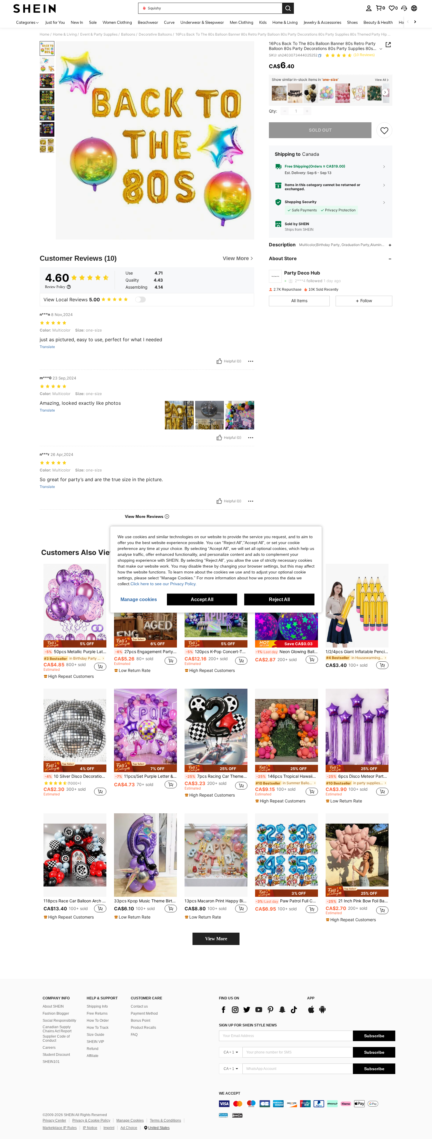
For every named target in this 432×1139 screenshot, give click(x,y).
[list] (260, 1009)
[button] (404, 8)
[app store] (311, 1012)
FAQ (134, 1035)
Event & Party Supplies (99, 34)
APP (310, 998)
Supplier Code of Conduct (56, 1038)
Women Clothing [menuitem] (117, 22)
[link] (380, 7)
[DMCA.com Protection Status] (237, 1115)
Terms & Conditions (165, 1120)
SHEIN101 (51, 1062)
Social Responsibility (59, 1020)
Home (44, 34)
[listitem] (279, 93)
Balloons (128, 34)
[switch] (140, 299)
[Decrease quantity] (285, 111)
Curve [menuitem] (169, 22)
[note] (74, 644)
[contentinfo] (307, 1103)
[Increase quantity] (307, 111)
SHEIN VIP (95, 1042)
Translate (47, 347)
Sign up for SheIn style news (248, 1025)
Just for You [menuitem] (55, 22)
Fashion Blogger (56, 1013)
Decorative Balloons (155, 34)
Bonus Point (140, 1020)
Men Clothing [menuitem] (241, 22)
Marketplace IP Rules (60, 1128)
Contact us (139, 1006)
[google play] (322, 1012)
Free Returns (97, 1013)
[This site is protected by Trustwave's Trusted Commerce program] (223, 1115)
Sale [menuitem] (93, 22)
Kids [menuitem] (263, 22)
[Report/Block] (250, 361)
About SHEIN (53, 1006)
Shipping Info (97, 1006)
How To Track (97, 1028)
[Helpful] (219, 361)
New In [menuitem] (77, 22)
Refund (92, 1049)
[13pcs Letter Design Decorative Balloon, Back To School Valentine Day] (295, 93)
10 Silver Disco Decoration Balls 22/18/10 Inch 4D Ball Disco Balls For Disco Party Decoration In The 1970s (75, 776)
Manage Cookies (130, 1120)
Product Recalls (143, 1028)
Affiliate (92, 1056)
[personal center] (368, 8)
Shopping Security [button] (301, 202)
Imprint (108, 1128)
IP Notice (90, 1128)
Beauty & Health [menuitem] (378, 22)
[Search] (288, 8)
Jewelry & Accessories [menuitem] (322, 22)
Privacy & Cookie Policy (91, 1120)
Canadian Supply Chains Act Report (57, 1029)
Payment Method (144, 1013)
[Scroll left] (408, 22)
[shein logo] (34, 8)
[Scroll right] (415, 22)
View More (216, 938)
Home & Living (65, 34)
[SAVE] (384, 130)
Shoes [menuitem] (352, 22)
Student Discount (56, 1055)
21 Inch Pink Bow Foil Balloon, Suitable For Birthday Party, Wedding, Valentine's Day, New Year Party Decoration (358, 901)
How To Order (98, 1020)
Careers (49, 1048)
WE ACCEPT (229, 1093)
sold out (320, 130)
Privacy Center (54, 1120)
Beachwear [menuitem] (148, 22)
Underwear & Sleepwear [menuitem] (202, 22)
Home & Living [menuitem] (285, 22)
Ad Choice (128, 1128)
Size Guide (95, 1035)
